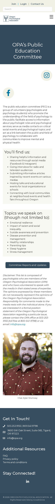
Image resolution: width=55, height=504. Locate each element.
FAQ (5, 455)
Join (13, 4)
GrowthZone (39, 500)
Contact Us (37, 4)
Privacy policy (10, 459)
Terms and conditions (15, 462)
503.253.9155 (14, 426)
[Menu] (51, 16)
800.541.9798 (30, 426)
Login (23, 4)
